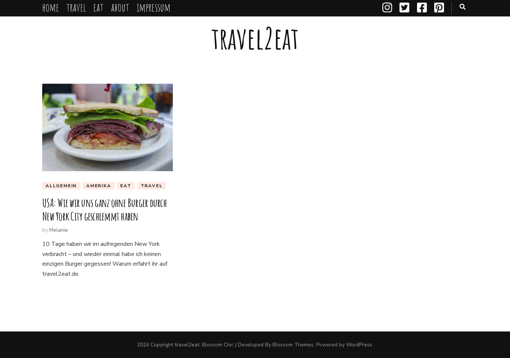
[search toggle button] (463, 7)
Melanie (58, 230)
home (50, 7)
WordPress (359, 344)
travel (76, 7)
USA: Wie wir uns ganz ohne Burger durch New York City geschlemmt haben (104, 209)
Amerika (98, 186)
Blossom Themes (293, 344)
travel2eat (255, 38)
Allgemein (61, 186)
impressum (154, 7)
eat (98, 7)
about (120, 7)
